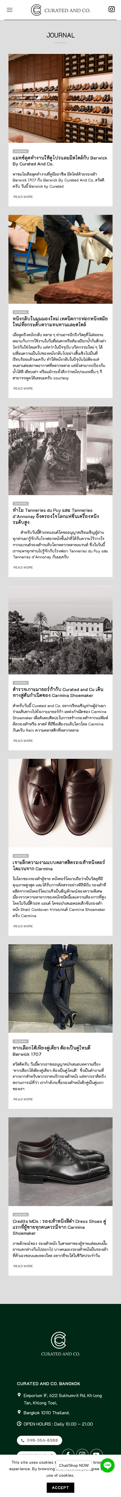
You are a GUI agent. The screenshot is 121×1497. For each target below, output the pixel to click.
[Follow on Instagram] (112, 9)
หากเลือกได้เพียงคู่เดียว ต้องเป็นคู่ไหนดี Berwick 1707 (51, 1051)
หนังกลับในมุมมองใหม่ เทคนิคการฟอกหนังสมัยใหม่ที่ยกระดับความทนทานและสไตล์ (60, 321)
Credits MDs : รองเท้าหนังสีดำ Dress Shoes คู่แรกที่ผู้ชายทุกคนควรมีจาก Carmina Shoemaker (59, 1227)
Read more (23, 197)
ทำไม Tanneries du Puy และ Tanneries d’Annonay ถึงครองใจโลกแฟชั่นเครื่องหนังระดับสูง (56, 516)
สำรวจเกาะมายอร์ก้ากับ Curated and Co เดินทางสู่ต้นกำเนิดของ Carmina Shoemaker (58, 692)
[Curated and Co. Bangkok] (60, 10)
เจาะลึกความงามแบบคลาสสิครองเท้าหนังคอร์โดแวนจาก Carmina (59, 865)
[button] (9, 10)
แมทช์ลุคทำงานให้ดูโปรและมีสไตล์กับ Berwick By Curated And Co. (60, 161)
